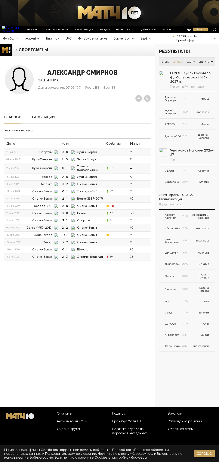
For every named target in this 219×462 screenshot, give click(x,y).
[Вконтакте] (138, 98)
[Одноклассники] (147, 98)
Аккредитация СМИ (72, 421)
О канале (64, 413)
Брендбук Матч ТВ (126, 421)
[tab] (12, 117)
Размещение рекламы (185, 421)
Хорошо (204, 454)
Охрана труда (68, 429)
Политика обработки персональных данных (129, 431)
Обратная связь (180, 429)
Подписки (119, 413)
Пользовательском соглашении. (71, 454)
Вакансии (175, 413)
